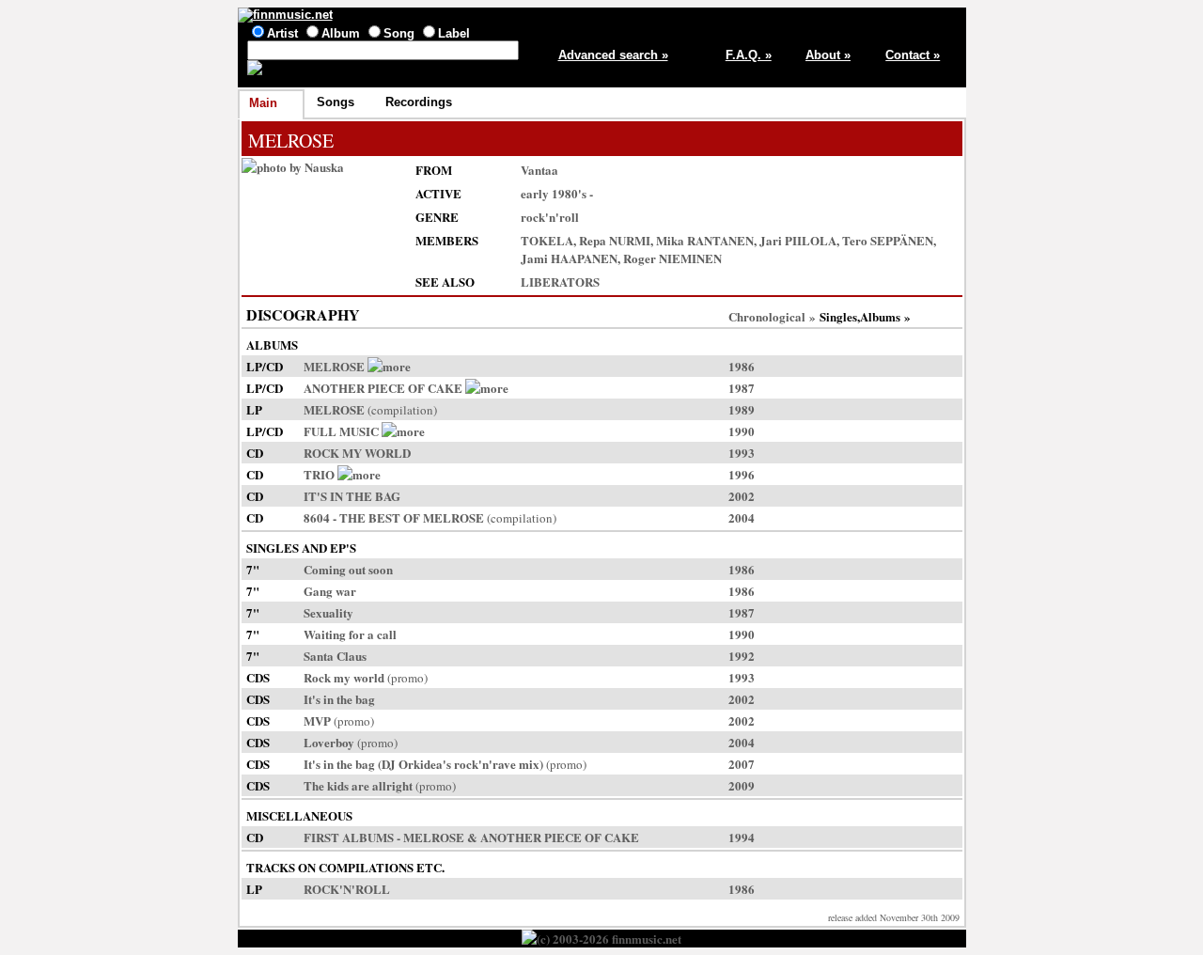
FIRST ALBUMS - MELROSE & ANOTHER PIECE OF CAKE (471, 837)
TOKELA (547, 240)
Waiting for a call (350, 634)
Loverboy (329, 742)
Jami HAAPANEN (569, 258)
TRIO (319, 474)
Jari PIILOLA (797, 240)
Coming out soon (348, 569)
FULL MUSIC (341, 431)
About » (828, 55)
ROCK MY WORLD (357, 453)
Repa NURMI (614, 240)
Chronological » (772, 316)
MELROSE (334, 366)
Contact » (912, 55)
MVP (317, 720)
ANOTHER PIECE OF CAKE (383, 388)
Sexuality (328, 612)
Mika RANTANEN (705, 240)
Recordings (418, 102)
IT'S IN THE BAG (352, 496)
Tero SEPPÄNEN (887, 240)
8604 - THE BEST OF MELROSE (394, 517)
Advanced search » (613, 55)
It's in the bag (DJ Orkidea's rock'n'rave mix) (423, 764)
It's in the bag (339, 699)
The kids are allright (358, 785)
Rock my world (344, 677)
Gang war (330, 591)
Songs (335, 102)
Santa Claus (335, 656)
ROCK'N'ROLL (347, 889)
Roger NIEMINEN (672, 258)
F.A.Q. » (749, 55)
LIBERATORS (560, 281)
